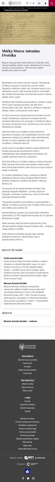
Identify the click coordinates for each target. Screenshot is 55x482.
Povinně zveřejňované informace (28, 422)
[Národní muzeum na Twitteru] (28, 478)
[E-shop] (39, 3)
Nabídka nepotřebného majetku (27, 439)
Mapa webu (27, 445)
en (30, 3)
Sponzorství (27, 363)
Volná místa (27, 373)
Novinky (27, 401)
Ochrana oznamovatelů (27, 432)
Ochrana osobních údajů (27, 429)
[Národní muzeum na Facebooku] (23, 478)
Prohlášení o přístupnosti (27, 425)
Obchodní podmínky (27, 435)
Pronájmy (27, 367)
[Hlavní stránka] (4, 8)
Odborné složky (27, 384)
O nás (27, 398)
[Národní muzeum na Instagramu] (33, 478)
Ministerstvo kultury (27, 419)
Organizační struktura (27, 405)
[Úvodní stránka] (14, 3)
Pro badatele (27, 380)
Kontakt (27, 411)
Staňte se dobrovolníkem (27, 370)
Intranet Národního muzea (27, 449)
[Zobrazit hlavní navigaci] (3, 3)
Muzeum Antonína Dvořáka (37, 8)
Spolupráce (27, 356)
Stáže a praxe (27, 391)
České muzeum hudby (16, 8)
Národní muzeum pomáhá (27, 360)
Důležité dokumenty (27, 408)
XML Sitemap (27, 442)
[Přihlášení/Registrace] (45, 3)
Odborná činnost (28, 387)
